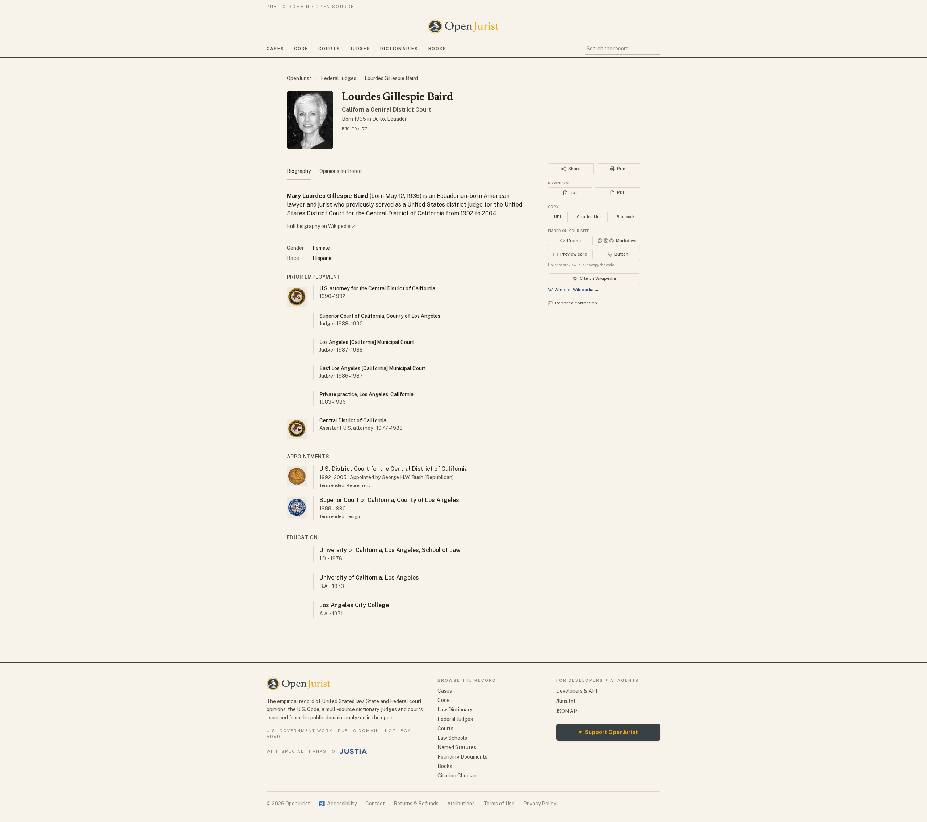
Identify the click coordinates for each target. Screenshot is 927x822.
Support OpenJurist (608, 732)
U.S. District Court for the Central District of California (393, 468)
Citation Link (589, 217)
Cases (275, 48)
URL (558, 217)
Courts (329, 48)
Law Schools (452, 738)
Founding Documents (462, 757)
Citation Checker (457, 776)
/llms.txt (566, 701)
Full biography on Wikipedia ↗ (321, 226)
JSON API (567, 711)
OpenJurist (300, 78)
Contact (375, 803)
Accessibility (338, 803)
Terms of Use (499, 803)
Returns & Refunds (416, 803)
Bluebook (625, 217)
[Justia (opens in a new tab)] (353, 751)
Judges (360, 48)
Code (301, 48)
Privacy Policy (539, 803)
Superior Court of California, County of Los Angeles (389, 500)
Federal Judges (338, 78)
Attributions (461, 803)
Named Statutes (456, 747)
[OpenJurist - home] (463, 26)
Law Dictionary (454, 710)
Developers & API (576, 691)
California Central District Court (386, 109)
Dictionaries (399, 48)
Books (437, 48)
